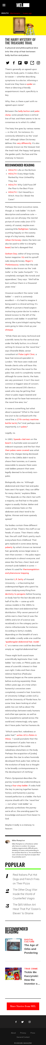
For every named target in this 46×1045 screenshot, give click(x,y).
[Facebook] (13, 63)
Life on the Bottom (22, 170)
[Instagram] (38, 63)
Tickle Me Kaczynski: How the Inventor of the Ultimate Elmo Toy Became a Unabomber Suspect (32, 978)
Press (33, 1033)
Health (5, 13)
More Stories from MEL (23, 1006)
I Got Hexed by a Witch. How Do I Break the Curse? (21, 196)
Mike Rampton (15, 13)
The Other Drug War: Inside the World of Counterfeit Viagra (25, 894)
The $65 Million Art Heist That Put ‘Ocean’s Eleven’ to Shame (27, 909)
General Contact (23, 1037)
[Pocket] (26, 63)
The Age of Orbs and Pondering (31, 949)
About (13, 1033)
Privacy (23, 1033)
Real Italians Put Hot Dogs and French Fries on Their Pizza (26, 879)
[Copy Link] (32, 63)
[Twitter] (7, 63)
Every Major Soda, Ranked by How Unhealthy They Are (21, 177)
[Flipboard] (19, 63)
